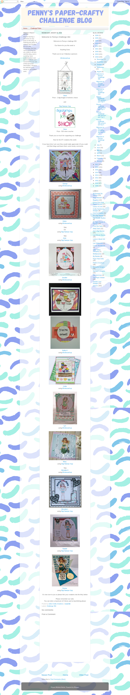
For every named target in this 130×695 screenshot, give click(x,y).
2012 (97, 178)
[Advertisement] (65, 668)
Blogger (76, 687)
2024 (97, 41)
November (100, 62)
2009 (97, 186)
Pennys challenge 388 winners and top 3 (101, 122)
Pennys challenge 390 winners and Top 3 (101, 107)
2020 (97, 51)
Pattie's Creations (98, 263)
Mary (65, 461)
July (98, 145)
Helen (65, 221)
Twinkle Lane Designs (97, 282)
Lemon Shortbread (99, 245)
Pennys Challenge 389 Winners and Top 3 (101, 114)
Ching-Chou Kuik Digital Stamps (98, 203)
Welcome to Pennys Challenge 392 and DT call (101, 131)
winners (95, 286)
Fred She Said (97, 226)
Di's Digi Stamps (98, 215)
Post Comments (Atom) (58, 679)
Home (25, 28)
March (99, 155)
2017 (97, 164)
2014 (97, 172)
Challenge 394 (51, 606)
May (98, 150)
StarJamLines (97, 275)
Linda (65, 386)
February (100, 158)
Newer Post (47, 675)
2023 (97, 43)
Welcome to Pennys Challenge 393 (100, 91)
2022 (97, 46)
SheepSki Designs (99, 267)
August (99, 71)
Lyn (65, 426)
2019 (97, 54)
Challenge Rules (35, 28)
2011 (97, 180)
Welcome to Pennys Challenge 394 (100, 84)
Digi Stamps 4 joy (65, 106)
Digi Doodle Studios (99, 218)
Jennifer (65, 277)
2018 (97, 57)
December (100, 59)
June (98, 147)
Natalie (65, 549)
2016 (97, 167)
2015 (97, 170)
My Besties (96, 256)
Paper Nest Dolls (98, 259)
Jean (65, 238)
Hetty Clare (96, 228)
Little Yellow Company (96, 250)
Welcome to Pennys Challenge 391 (100, 139)
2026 (97, 35)
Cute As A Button (98, 213)
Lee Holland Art (98, 243)
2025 (97, 38)
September (100, 67)
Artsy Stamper (97, 197)
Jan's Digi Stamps (98, 231)
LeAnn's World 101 (99, 239)
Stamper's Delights (99, 271)
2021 (97, 49)
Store (65, 95)
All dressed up (65, 58)
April (98, 153)
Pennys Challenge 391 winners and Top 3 (101, 99)
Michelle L (64, 509)
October (99, 64)
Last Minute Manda (99, 235)
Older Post (83, 675)
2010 (97, 183)
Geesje (65, 184)
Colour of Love (97, 206)
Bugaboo (96, 200)
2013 (97, 175)
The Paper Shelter (99, 277)
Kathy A (64, 350)
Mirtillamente (97, 254)
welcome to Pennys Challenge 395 (100, 76)
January (99, 161)
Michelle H (64, 470)
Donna (64, 588)
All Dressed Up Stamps (97, 194)
